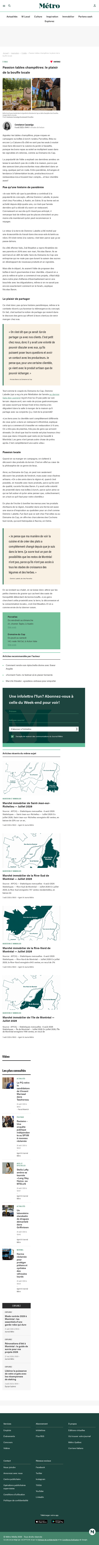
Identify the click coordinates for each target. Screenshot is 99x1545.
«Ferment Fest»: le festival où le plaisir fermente (29, 674)
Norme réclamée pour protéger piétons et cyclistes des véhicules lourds (22, 1265)
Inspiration (52, 16)
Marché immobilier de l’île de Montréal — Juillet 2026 (28, 1019)
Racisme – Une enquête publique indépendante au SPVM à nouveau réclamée (23, 1131)
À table (24, 53)
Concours (8, 1442)
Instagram (40, 1479)
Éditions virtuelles (76, 1430)
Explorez (49, 21)
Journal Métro (9, 1331)
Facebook (40, 1467)
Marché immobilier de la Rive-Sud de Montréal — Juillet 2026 (26, 877)
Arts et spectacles (21, 1164)
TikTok (39, 1485)
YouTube (39, 1491)
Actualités (12, 16)
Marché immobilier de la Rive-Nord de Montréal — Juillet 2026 (27, 949)
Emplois (7, 1430)
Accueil (6, 53)
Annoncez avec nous (13, 1473)
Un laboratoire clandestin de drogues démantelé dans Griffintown (23, 1219)
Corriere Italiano (75, 1448)
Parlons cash (85, 16)
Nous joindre (9, 1467)
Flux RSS (40, 1436)
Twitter (39, 1473)
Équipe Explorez (10, 1386)
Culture (38, 16)
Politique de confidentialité (15, 1500)
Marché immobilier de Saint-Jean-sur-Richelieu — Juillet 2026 (26, 804)
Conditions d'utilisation (70, 1540)
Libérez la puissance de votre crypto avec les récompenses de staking (16, 1375)
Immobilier (68, 16)
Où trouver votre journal (79, 1436)
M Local (26, 16)
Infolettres (40, 1430)
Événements (9, 1436)
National (20, 1250)
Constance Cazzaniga (24, 124)
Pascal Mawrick (23, 1109)
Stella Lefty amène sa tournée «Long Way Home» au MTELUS (23, 1176)
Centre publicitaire (12, 1479)
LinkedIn (40, 1497)
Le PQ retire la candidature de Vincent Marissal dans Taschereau (23, 1091)
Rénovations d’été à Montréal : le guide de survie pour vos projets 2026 (16, 1347)
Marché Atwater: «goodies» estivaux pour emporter (31, 680)
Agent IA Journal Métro (26, 825)
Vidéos (6, 1448)
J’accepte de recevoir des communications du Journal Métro (39, 736)
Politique (20, 1117)
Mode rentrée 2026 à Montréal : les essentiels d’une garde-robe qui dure (16, 1320)
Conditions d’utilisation (14, 1494)
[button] (3, 5)
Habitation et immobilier (12, 799)
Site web (12, 627)
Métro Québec (74, 1442)
